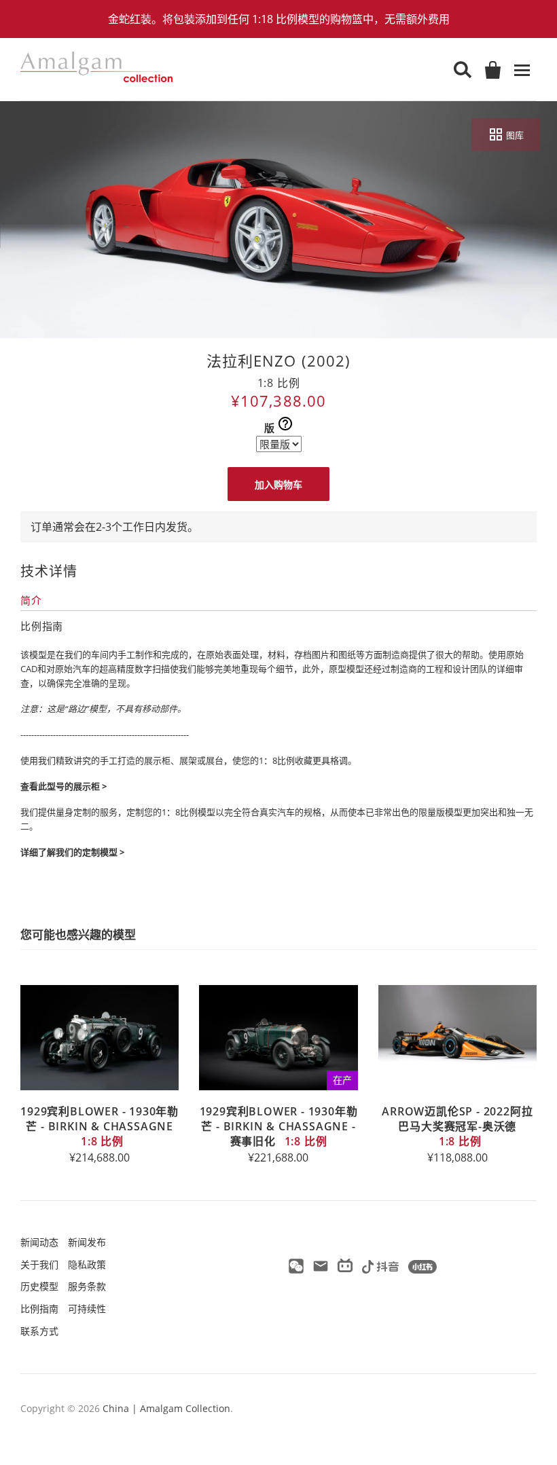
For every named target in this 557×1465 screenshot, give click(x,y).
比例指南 (39, 1308)
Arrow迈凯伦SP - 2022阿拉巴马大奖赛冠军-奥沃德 (457, 1126)
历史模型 (39, 1286)
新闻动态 (39, 1242)
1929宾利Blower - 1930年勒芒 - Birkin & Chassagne (99, 1126)
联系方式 (39, 1330)
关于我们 (39, 1264)
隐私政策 (87, 1264)
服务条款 (87, 1286)
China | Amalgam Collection (166, 1408)
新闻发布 (87, 1242)
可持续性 (87, 1308)
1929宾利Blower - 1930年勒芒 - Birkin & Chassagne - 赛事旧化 (279, 1126)
